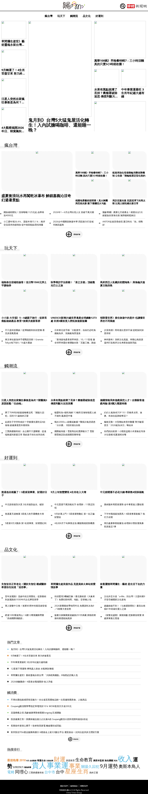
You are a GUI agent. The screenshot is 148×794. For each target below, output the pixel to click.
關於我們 (64, 786)
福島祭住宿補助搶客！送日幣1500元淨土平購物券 (24, 284)
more (77, 234)
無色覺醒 (109, 760)
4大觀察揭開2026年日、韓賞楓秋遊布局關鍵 (13, 131)
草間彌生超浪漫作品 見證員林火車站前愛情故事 (73, 585)
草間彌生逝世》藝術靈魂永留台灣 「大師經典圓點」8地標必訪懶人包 (13, 46)
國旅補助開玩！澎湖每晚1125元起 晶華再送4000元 (24, 214)
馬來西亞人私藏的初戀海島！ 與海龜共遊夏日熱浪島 (122, 284)
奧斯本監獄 (98, 760)
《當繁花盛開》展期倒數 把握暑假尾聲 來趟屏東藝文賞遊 (124, 617)
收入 (125, 758)
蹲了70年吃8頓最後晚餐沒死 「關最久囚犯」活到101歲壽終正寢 (24, 414)
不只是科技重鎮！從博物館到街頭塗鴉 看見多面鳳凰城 (25, 332)
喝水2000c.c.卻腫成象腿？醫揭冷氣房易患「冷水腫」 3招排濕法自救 (74, 423)
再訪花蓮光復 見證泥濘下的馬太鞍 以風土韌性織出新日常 (128, 202)
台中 (60, 772)
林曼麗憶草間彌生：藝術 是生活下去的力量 (122, 585)
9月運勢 (109, 766)
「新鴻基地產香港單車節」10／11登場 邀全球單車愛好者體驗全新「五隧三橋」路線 (75, 341)
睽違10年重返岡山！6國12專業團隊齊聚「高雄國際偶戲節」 (24, 617)
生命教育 (84, 760)
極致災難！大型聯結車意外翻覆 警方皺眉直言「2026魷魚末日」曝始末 (124, 423)
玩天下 (61, 16)
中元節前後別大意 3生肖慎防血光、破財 (24, 504)
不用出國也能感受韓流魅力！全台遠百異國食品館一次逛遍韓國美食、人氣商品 (49, 699)
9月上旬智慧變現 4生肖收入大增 (68, 492)
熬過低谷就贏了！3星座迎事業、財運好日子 (24, 493)
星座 (71, 771)
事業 (75, 766)
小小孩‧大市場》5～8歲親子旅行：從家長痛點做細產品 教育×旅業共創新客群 (24, 319)
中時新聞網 (137, 6)
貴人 (39, 765)
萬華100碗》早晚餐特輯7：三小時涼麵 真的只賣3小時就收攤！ (119, 62)
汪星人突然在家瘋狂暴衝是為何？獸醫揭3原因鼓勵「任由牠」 (13, 104)
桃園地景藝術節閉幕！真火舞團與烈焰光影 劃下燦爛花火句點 (91, 202)
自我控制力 (18, 767)
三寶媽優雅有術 (36, 772)
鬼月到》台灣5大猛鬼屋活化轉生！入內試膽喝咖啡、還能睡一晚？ (59, 125)
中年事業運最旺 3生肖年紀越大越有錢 (132, 92)
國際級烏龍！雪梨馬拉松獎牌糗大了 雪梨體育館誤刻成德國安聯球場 (74, 433)
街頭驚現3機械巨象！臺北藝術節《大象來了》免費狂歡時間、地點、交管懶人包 (74, 598)
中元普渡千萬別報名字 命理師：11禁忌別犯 (74, 506)
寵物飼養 (27, 767)
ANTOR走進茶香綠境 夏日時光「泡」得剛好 (122, 223)
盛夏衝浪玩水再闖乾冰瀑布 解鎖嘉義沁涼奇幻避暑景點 (36, 197)
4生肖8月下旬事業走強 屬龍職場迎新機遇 (74, 523)
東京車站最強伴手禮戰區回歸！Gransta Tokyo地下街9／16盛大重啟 (24, 341)
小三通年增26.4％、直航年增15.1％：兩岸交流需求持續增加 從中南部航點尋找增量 (24, 223)
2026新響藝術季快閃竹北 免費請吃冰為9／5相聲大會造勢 (74, 607)
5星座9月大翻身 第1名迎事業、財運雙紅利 (25, 523)
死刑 (115, 760)
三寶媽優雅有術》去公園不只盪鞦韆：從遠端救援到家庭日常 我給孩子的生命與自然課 (25, 433)
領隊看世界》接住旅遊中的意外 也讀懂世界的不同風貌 (122, 319)
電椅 (10, 771)
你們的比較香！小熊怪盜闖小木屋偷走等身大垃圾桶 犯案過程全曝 (124, 433)
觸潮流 (74, 16)
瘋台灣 (48, 16)
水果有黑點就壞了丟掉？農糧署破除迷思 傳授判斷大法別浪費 (106, 94)
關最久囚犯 (90, 766)
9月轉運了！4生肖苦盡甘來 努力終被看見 (13, 73)
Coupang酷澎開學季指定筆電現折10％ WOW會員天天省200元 (41, 706)
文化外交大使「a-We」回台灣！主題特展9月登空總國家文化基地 (124, 598)
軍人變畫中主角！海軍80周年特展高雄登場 (26, 605)
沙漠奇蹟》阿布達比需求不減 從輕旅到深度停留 (124, 332)
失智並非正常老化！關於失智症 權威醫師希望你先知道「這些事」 (23, 585)
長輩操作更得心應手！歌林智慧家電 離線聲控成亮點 (36, 725)
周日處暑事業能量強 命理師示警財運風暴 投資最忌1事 (124, 525)
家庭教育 (70, 760)
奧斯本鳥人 (129, 766)
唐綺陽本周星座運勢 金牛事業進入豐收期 (124, 504)
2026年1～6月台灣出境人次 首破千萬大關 (73, 212)
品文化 (87, 16)
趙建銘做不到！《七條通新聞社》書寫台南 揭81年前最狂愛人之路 (124, 607)
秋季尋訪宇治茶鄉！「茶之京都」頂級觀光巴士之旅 (73, 284)
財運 (59, 759)
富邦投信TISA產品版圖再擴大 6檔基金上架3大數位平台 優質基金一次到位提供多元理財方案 (55, 732)
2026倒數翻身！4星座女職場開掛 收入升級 (32, 681)
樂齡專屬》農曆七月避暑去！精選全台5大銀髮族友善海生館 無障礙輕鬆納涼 (122, 214)
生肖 (83, 771)
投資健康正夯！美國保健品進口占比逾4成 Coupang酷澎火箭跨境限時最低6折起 (49, 719)
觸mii (74, 5)
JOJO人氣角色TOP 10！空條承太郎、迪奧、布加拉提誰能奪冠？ (123, 414)
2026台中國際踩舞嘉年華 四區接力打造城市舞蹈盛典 (73, 223)
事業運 (58, 765)
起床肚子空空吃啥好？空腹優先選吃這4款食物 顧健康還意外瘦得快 (25, 423)
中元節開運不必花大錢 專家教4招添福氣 (122, 492)
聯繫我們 (84, 786)
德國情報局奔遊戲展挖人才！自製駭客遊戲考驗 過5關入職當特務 (122, 401)
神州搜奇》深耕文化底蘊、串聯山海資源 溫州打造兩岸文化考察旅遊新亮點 (123, 341)
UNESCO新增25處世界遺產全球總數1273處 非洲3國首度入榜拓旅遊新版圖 (74, 319)
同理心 (21, 772)
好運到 (99, 16)
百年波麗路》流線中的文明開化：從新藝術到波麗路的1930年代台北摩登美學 (25, 598)
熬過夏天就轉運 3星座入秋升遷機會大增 (24, 513)
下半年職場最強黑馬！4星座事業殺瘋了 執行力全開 (124, 515)
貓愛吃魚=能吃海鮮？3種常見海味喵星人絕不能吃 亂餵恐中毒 (75, 414)
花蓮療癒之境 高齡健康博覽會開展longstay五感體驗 (36, 712)
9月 (27, 760)
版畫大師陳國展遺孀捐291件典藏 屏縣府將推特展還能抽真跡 (75, 617)
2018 (22, 760)
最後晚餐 (13, 760)
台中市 (49, 771)
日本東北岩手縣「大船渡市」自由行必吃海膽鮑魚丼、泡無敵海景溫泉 (75, 332)
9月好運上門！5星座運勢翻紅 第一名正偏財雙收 (74, 515)
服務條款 (74, 786)
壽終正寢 (93, 772)
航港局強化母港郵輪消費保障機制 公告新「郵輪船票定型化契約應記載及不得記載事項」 (128, 175)
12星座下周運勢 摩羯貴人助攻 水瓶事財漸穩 (32, 668)
